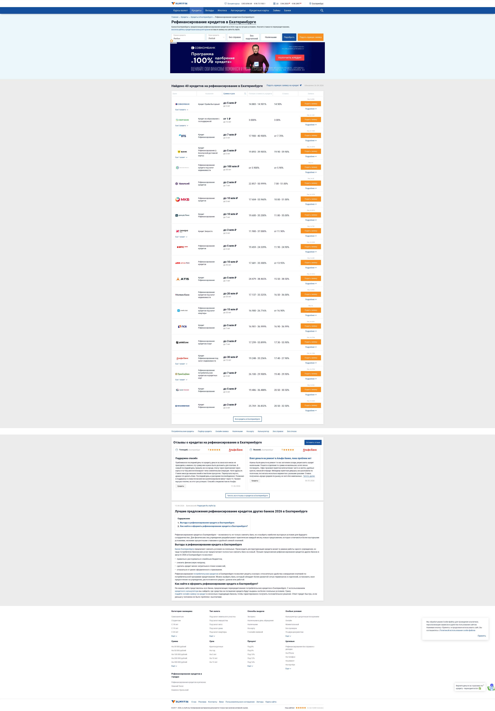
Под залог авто (215, 624)
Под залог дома (216, 628)
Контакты (212, 701)
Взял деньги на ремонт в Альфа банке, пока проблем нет (280, 458)
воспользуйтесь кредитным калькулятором (190, 29)
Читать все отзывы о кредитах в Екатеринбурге (247, 495)
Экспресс (251, 616)
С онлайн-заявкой (255, 632)
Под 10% (251, 654)
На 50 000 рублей (178, 650)
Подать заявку (311, 103)
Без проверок (291, 628)
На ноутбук (290, 664)
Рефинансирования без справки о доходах (300, 647)
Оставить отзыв (313, 442)
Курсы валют (180, 10)
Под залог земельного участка (222, 616)
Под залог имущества (218, 620)
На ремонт (290, 661)
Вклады (209, 10)
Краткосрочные (216, 646)
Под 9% (251, 650)
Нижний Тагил (177, 686)
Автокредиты (238, 10)
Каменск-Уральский (179, 690)
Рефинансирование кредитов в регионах (188, 682)
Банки (287, 10)
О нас (193, 701)
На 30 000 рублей (178, 646)
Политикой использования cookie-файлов (457, 630)
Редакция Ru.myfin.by (206, 505)
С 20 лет (174, 632)
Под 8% (251, 646)
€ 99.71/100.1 (259, 3)
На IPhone (290, 653)
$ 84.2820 (284, 3)
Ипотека (222, 10)
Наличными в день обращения (261, 620)
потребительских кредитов (205, 573)
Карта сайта (271, 701)
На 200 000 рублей (179, 658)
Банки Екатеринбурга (184, 549)
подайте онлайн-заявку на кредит (190, 594)
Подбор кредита (205, 431)
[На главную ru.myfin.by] (179, 701)
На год (212, 650)
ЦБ (277, 3)
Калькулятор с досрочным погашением (302, 616)
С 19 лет (174, 628)
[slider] (171, 41)
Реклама (202, 701)
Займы (276, 10)
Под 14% (251, 662)
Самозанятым (177, 616)
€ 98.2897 (296, 3)
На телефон (290, 657)
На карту (250, 431)
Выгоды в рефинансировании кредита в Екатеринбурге (207, 522)
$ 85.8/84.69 (247, 3)
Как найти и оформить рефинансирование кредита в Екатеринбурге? (214, 526)
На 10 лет (213, 658)
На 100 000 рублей (179, 654)
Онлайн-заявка (222, 431)
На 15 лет (213, 662)
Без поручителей (252, 37)
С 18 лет (174, 624)
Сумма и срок (229, 93)
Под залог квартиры (218, 632)
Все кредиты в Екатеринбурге (247, 419)
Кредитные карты (259, 10)
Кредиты (196, 10)
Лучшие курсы (233, 3)
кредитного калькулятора (187, 591)
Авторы (260, 701)
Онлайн (289, 620)
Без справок (235, 37)
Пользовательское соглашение (240, 701)
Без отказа (291, 431)
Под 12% (251, 658)
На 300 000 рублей (179, 662)
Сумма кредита (180, 35)
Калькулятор (263, 431)
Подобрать (289, 37)
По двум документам (294, 632)
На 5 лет (212, 654)
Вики (221, 701)
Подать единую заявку (311, 37)
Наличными (271, 37)
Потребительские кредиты (182, 431)
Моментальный (292, 624)
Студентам (176, 620)
